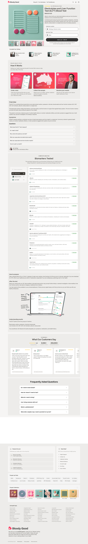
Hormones (40, 509)
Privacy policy (26, 541)
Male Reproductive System (57, 509)
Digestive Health (27, 510)
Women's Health (69, 521)
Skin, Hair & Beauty (69, 512)
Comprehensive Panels (28, 509)
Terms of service (34, 541)
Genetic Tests (26, 519)
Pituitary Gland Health (70, 508)
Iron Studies (40, 515)
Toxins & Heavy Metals (70, 516)
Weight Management (69, 519)
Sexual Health (68, 510)
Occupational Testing (55, 516)
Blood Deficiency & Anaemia (15, 513)
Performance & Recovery (56, 521)
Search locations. (38, 95)
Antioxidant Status (13, 510)
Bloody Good (13, 541)
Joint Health (40, 516)
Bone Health (12, 516)
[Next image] (41, 22)
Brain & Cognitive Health (14, 518)
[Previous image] (11, 22)
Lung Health (54, 508)
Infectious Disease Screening (43, 512)
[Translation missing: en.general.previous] (75, 49)
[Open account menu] (75, 2)
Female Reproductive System (29, 515)
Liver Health (40, 519)
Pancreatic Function (55, 518)
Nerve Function (54, 515)
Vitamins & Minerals (69, 518)
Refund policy (19, 541)
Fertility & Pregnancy (27, 516)
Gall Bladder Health (27, 518)
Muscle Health (54, 513)
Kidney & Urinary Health (42, 518)
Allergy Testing (12, 509)
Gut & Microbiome (27, 521)
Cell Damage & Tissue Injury (15, 521)
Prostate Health (68, 509)
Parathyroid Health (55, 519)
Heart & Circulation (41, 508)
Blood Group (12, 515)
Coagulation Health (27, 508)
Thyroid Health (68, 515)
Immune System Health (42, 510)
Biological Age (12, 512)
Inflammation (40, 513)
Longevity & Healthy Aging (42, 521)
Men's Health (54, 510)
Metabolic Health (55, 512)
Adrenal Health (12, 508)
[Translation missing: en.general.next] (78, 49)
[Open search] (73, 2)
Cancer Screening (13, 519)
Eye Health (26, 513)
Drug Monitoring (27, 512)
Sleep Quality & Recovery (70, 513)
